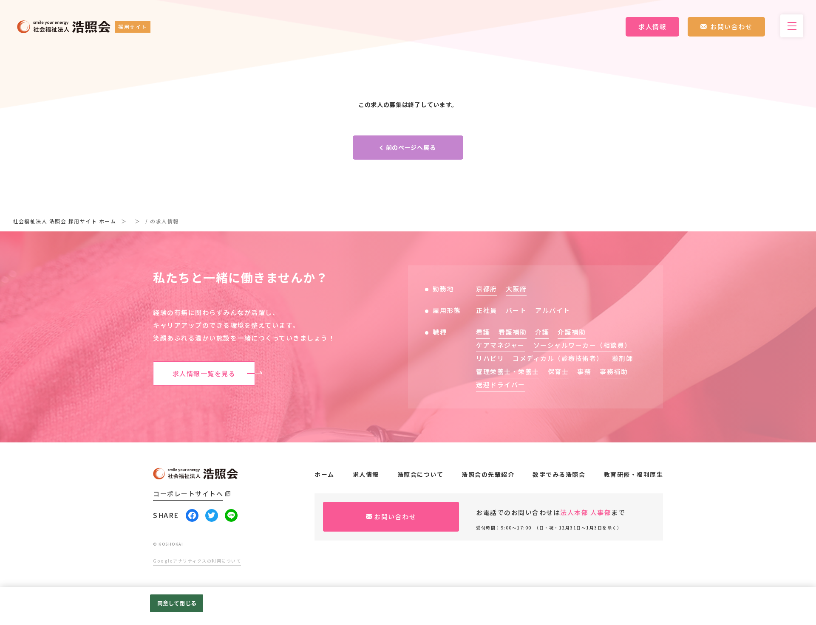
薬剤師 (622, 358)
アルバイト (552, 310)
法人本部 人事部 (585, 512)
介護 (542, 331)
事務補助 (614, 371)
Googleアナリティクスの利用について (197, 560)
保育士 (558, 371)
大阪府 (516, 288)
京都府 (486, 288)
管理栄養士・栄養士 (507, 371)
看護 (483, 331)
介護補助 (572, 331)
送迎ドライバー (500, 384)
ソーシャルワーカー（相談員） (582, 345)
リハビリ (490, 358)
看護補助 (513, 331)
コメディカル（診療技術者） (558, 358)
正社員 (486, 310)
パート (516, 310)
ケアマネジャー (500, 345)
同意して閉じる (176, 603)
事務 (584, 371)
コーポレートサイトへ (188, 493)
